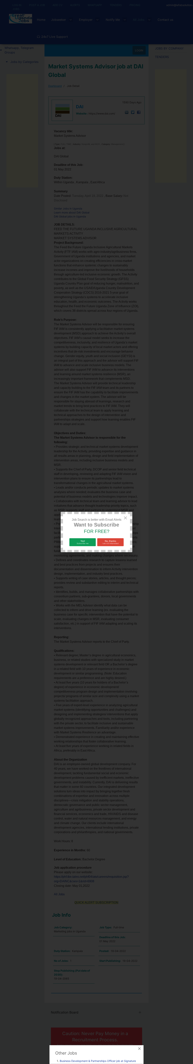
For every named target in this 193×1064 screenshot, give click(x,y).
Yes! (83, 542)
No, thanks (110, 542)
